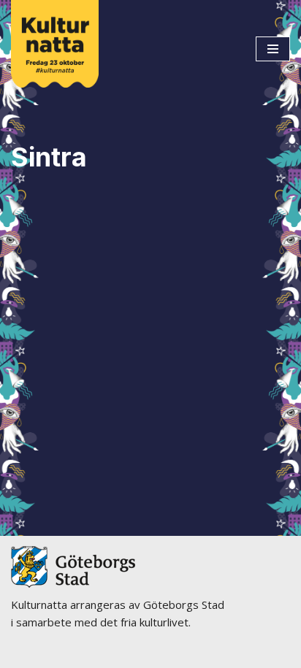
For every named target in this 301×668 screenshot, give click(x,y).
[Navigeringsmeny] (273, 49)
